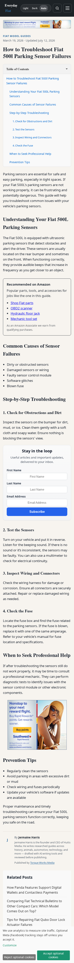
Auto (43, 8)
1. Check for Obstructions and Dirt (32, 121)
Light (26, 8)
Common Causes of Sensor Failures (32, 104)
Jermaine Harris (29, 837)
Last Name (14, 483)
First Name (14, 470)
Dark (34, 8)
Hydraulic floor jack (25, 313)
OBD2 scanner (22, 308)
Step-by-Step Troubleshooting (29, 113)
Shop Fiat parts (22, 303)
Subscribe (37, 511)
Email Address (16, 496)
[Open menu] (67, 8)
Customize (10, 945)
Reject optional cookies (19, 957)
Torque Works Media (42, 862)
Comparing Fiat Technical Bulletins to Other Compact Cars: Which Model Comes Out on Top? (34, 906)
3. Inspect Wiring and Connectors (32, 137)
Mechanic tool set (24, 318)
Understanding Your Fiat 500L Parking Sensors (34, 94)
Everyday (11, 8)
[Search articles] (57, 8)
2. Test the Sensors (23, 129)
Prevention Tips (19, 162)
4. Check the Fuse (23, 145)
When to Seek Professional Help (30, 154)
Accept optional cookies (53, 955)
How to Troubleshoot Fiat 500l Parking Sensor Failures (32, 80)
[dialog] (37, 944)
